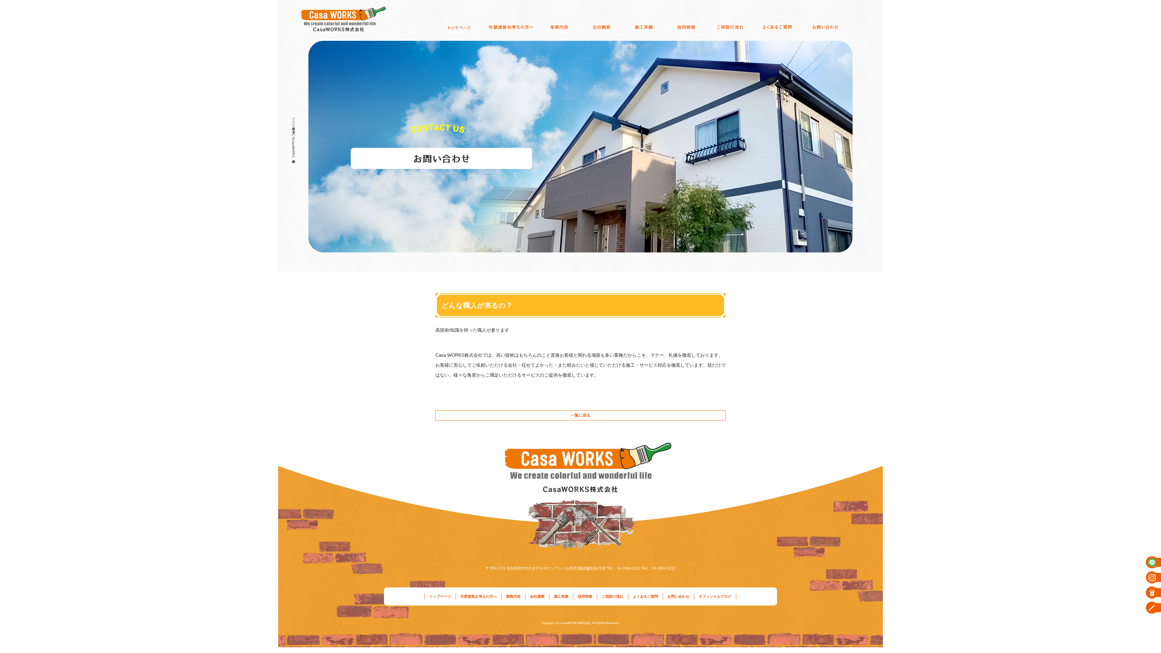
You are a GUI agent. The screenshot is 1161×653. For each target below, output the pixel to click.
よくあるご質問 (777, 27)
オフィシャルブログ (715, 596)
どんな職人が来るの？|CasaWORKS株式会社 (293, 136)
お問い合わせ (827, 27)
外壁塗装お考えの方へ (511, 27)
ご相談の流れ (730, 27)
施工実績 (644, 27)
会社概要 (601, 27)
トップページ (459, 27)
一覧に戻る (580, 415)
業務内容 (559, 27)
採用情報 (686, 27)
